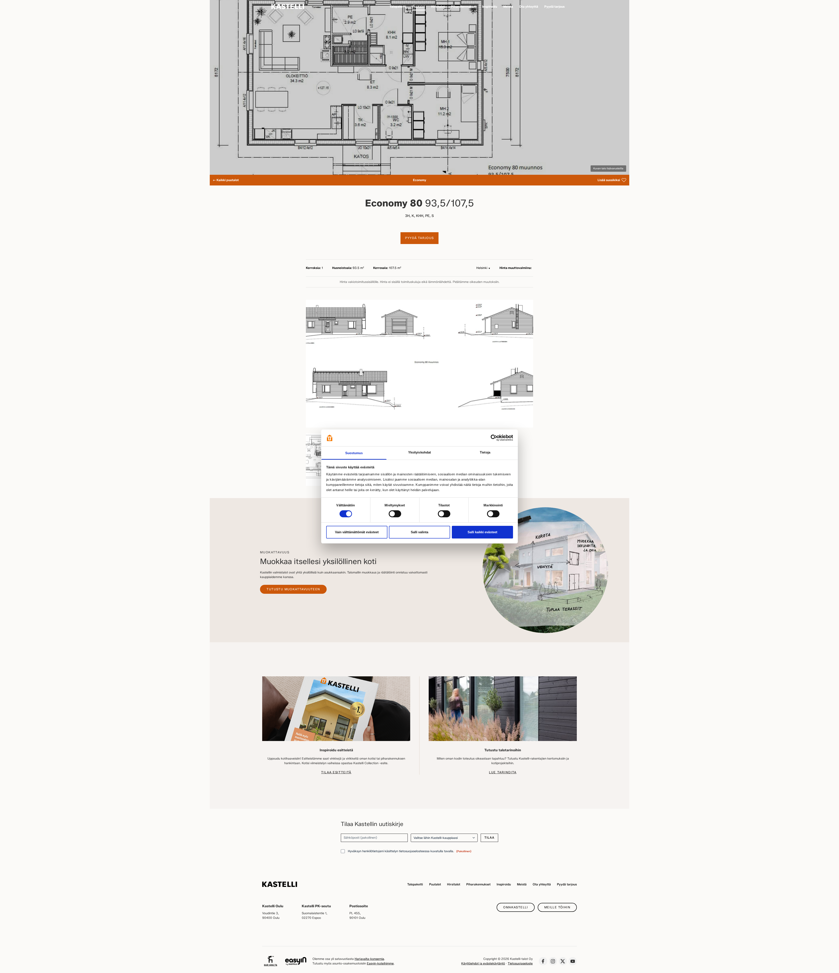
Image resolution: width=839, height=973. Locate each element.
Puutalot (435, 884)
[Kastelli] (287, 6)
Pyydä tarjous (419, 238)
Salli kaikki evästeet (482, 532)
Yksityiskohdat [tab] (419, 452)
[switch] (395, 513)
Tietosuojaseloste (520, 963)
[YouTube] (573, 961)
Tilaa (489, 838)
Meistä (522, 884)
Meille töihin (557, 907)
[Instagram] (553, 961)
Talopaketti (415, 884)
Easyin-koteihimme (380, 963)
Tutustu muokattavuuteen (293, 589)
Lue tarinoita (503, 772)
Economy (419, 180)
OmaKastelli (515, 907)
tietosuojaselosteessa (414, 851)
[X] (563, 961)
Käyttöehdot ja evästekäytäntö (483, 963)
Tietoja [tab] (485, 452)
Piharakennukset (478, 884)
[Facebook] (543, 961)
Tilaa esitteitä (336, 772)
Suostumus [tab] (354, 453)
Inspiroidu (504, 884)
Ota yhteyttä (542, 884)
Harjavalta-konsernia (369, 959)
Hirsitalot (453, 884)
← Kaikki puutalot (226, 180)
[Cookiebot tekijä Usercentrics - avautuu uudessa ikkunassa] (494, 438)
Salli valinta (419, 532)
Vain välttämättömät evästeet (357, 532)
